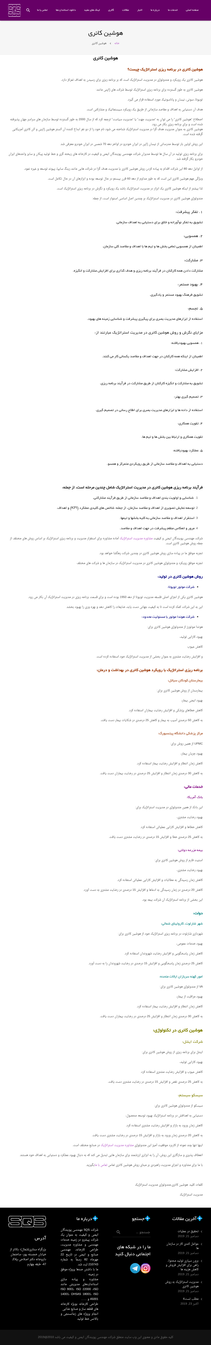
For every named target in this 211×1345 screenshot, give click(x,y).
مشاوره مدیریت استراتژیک (136, 538)
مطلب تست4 (191, 1299)
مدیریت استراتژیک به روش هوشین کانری (182, 1284)
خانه (117, 43)
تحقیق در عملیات (188, 1231)
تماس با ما (101, 1165)
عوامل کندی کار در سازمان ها (182, 1246)
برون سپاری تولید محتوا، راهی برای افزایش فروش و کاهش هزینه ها (182, 1265)
